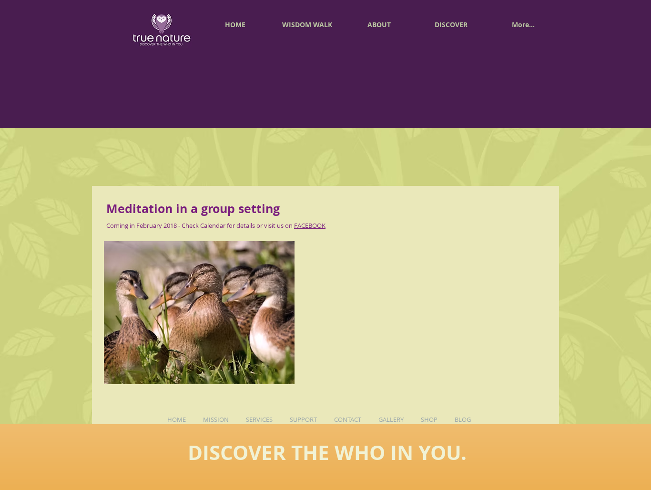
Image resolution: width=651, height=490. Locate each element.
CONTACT (347, 419)
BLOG (465, 419)
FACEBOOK (310, 225)
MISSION (215, 419)
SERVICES (259, 419)
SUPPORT (302, 419)
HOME (176, 419)
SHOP (429, 419)
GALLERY (391, 419)
